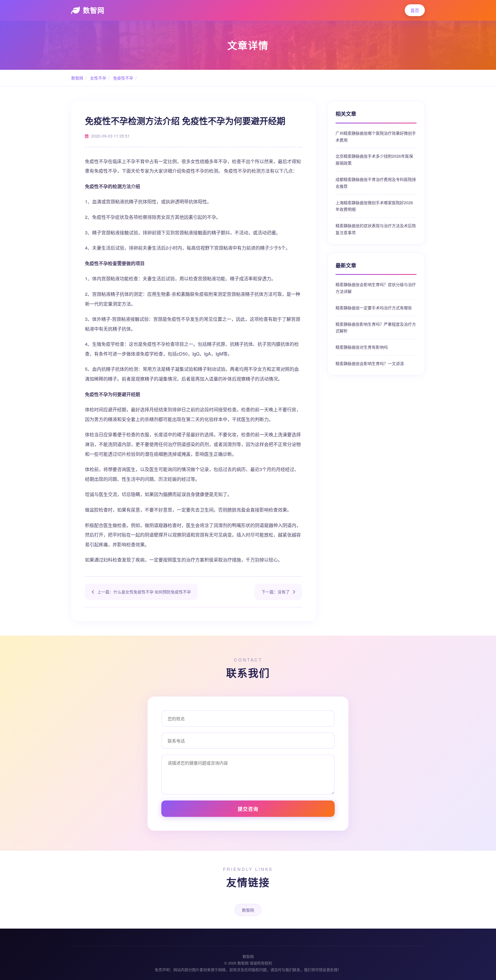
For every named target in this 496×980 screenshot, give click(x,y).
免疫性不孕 (122, 78)
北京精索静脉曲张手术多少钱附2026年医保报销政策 (374, 159)
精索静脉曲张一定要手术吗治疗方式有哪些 (374, 307)
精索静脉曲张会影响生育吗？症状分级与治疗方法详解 (376, 287)
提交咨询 (248, 808)
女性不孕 (97, 78)
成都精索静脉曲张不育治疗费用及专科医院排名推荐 (376, 182)
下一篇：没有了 (275, 592)
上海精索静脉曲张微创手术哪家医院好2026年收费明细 (374, 206)
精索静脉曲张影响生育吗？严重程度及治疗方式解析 (376, 327)
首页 (414, 10)
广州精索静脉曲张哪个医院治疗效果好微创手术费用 (376, 136)
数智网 (93, 10)
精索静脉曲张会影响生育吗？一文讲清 (370, 363)
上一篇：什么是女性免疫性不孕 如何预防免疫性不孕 (144, 592)
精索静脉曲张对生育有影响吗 (362, 347)
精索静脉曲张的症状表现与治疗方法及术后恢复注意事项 (376, 229)
